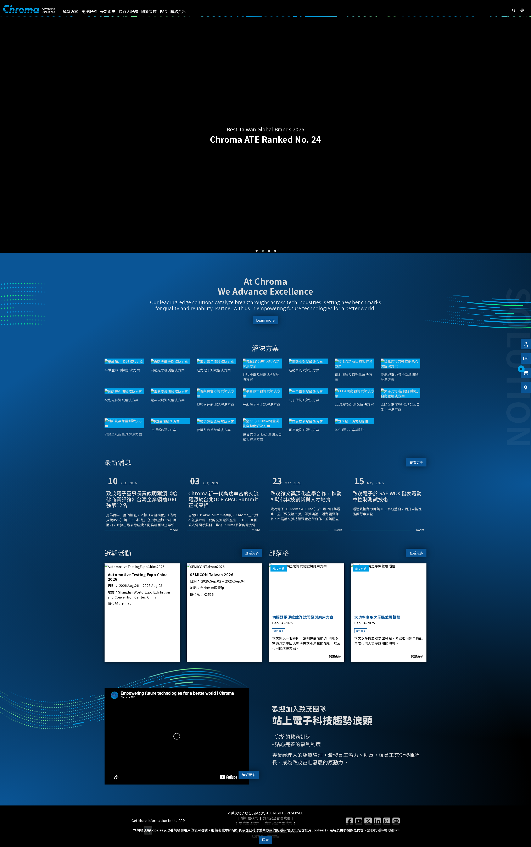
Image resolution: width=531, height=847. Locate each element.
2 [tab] (263, 251)
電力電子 (278, 631)
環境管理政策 (249, 822)
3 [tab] (269, 251)
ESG (163, 11)
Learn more (265, 320)
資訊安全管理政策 (276, 817)
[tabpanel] (265, 135)
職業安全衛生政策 (278, 822)
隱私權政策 (249, 817)
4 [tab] (275, 251)
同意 (265, 839)
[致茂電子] (29, 9)
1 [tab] (257, 251)
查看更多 (416, 462)
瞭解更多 (249, 774)
